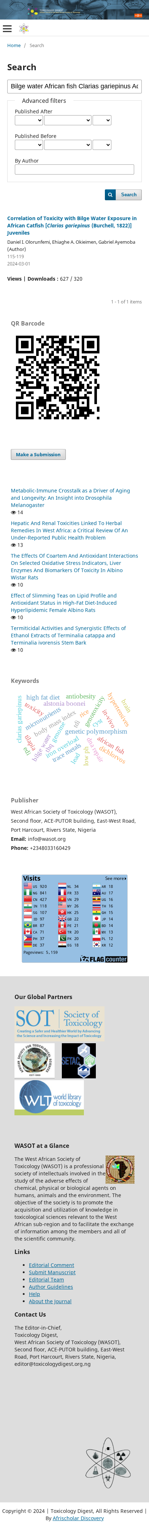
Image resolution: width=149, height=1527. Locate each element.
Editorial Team (46, 1279)
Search (129, 194)
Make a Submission (38, 454)
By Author (27, 160)
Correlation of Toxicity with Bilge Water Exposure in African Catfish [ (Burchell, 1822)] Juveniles (72, 225)
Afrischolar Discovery (78, 1518)
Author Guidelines (51, 1286)
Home (14, 45)
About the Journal (50, 1301)
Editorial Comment (51, 1265)
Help (34, 1294)
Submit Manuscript (52, 1272)
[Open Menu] (7, 28)
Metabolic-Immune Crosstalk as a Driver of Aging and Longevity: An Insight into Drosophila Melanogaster (70, 497)
